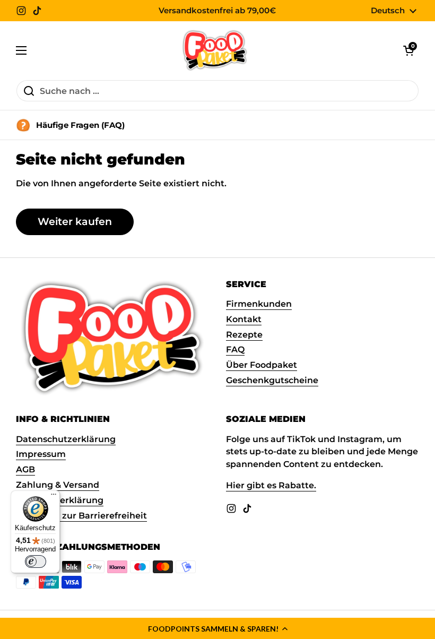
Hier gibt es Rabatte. (271, 485)
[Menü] (53, 496)
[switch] (35, 561)
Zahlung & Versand (57, 485)
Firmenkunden (259, 304)
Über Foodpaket (261, 365)
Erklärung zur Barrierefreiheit (81, 516)
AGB (25, 469)
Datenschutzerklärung (66, 439)
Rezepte (244, 335)
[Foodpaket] (215, 50)
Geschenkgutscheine (272, 380)
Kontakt (244, 319)
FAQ (235, 349)
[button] (217, 628)
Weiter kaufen (75, 221)
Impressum (41, 454)
